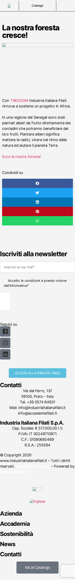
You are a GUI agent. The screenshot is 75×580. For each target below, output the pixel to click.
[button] (37, 183)
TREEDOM (19, 100)
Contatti (10, 554)
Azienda (11, 513)
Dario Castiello (13, 472)
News (7, 544)
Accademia (15, 523)
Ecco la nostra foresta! (21, 156)
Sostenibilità (16, 533)
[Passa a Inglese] (37, 501)
